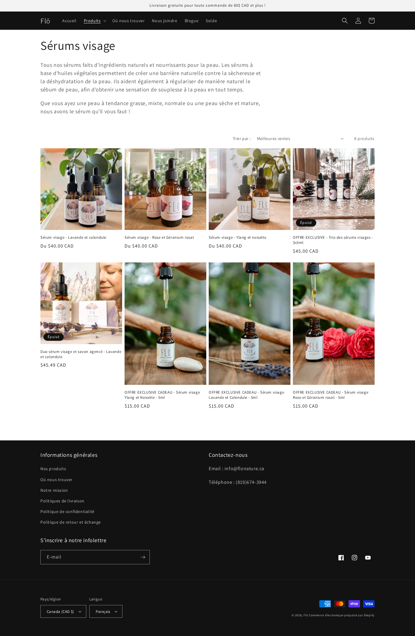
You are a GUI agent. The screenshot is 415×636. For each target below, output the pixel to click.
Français (103, 611)
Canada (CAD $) (60, 611)
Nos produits (53, 468)
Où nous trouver (56, 479)
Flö (306, 615)
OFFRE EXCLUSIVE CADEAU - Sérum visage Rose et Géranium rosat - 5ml (330, 395)
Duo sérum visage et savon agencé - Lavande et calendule (80, 354)
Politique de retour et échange (70, 522)
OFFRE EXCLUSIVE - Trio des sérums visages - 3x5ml (333, 240)
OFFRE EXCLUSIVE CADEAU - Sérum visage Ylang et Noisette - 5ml (162, 395)
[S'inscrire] (142, 557)
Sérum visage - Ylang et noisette (237, 237)
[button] (94, 20)
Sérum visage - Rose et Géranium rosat (159, 237)
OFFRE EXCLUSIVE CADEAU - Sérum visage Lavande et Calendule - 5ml (246, 395)
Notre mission (54, 490)
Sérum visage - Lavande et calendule (73, 237)
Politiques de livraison (62, 501)
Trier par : (242, 138)
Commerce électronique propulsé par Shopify (342, 615)
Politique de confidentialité (67, 511)
